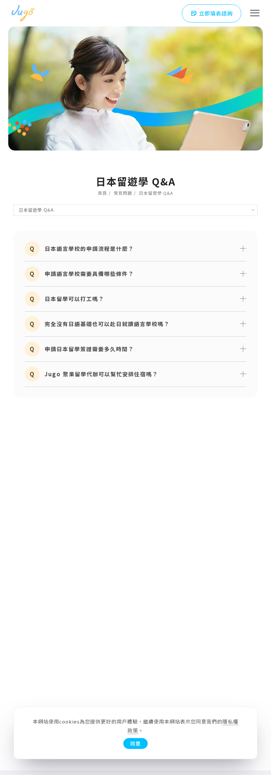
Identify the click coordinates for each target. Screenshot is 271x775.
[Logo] (23, 13)
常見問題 (123, 193)
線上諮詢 (259, 702)
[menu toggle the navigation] (255, 13)
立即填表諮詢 (211, 13)
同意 (135, 743)
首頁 (102, 193)
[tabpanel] (135, 75)
